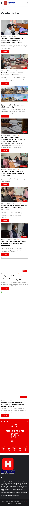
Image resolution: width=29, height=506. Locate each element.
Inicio (3, 9)
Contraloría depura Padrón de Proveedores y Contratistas (12, 74)
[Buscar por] (27, 3)
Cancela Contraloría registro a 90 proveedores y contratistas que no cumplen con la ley (13, 404)
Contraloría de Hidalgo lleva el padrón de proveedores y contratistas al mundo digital (12, 41)
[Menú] (1, 3)
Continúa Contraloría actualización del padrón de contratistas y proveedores (14, 208)
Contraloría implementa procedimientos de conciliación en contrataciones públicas (13, 139)
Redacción (4, 36)
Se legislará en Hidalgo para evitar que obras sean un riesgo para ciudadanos (13, 244)
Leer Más (5, 51)
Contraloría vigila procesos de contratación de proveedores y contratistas (12, 174)
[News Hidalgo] (9, 3)
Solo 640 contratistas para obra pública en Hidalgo (12, 106)
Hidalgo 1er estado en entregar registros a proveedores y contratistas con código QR (12, 278)
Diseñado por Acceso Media (14, 503)
